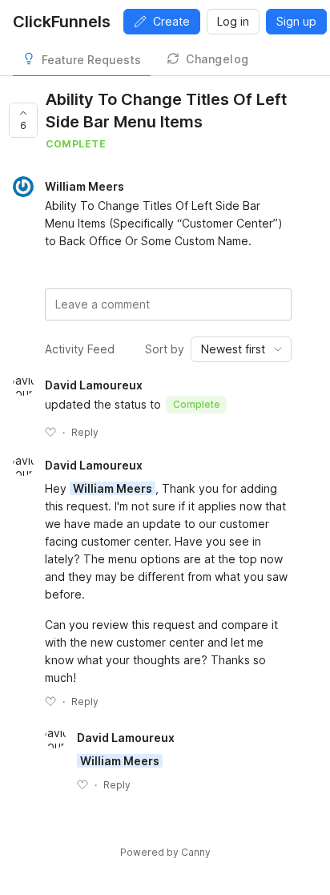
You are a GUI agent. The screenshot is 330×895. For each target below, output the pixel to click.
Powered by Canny (165, 852)
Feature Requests (91, 60)
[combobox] (241, 349)
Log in (233, 21)
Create (171, 21)
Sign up (296, 21)
